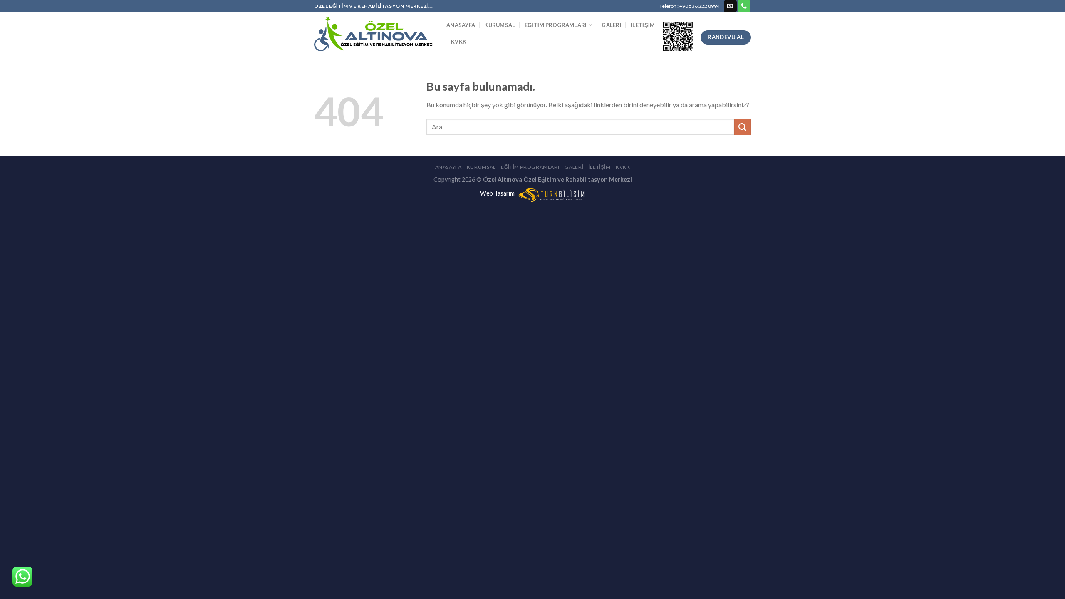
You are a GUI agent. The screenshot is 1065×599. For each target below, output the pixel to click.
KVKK (458, 41)
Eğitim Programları (556, 25)
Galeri (612, 25)
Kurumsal (499, 25)
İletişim (643, 25)
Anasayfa (460, 25)
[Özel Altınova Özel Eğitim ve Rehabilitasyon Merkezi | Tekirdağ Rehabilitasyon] (374, 33)
